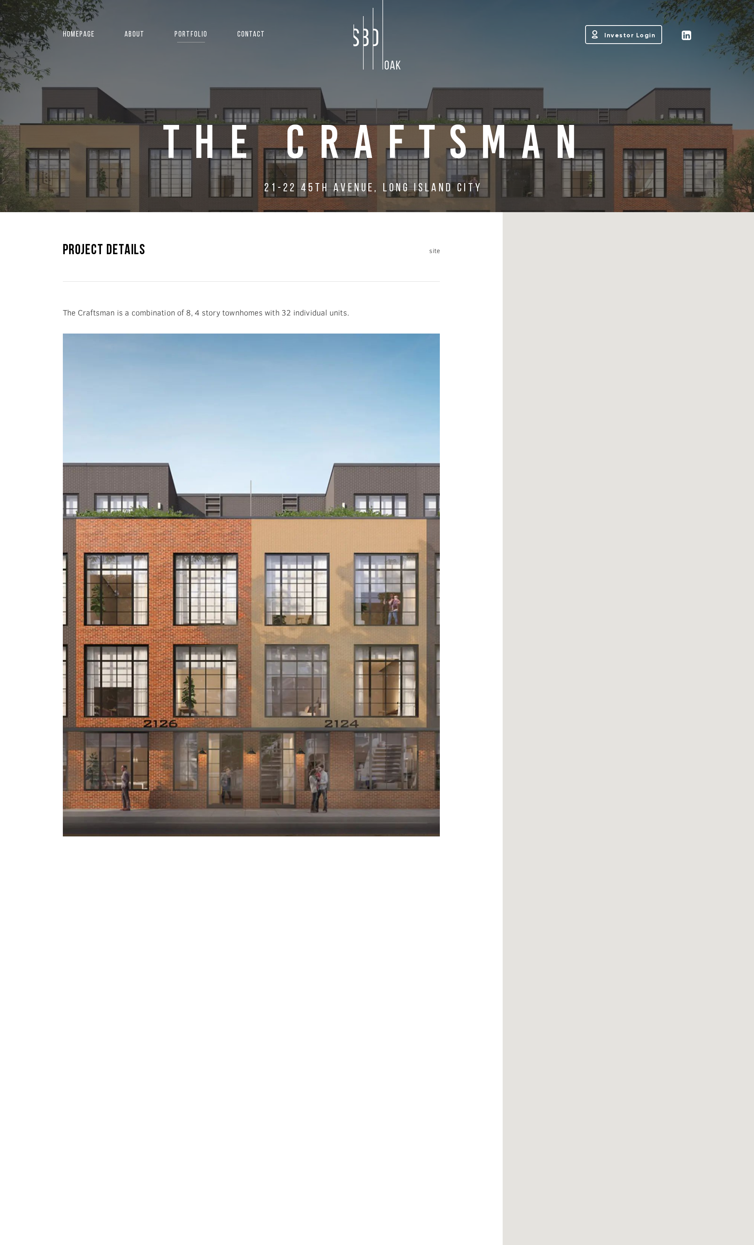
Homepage (79, 35)
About (134, 35)
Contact (251, 35)
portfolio (190, 35)
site (434, 251)
